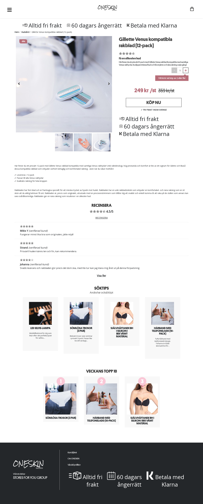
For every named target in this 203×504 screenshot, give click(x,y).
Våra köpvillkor (74, 464)
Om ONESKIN (73, 458)
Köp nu (153, 102)
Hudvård (25, 32)
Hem (17, 32)
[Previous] (19, 84)
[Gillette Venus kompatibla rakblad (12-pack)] (64, 132)
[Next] (109, 84)
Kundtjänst (72, 452)
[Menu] (9, 9)
